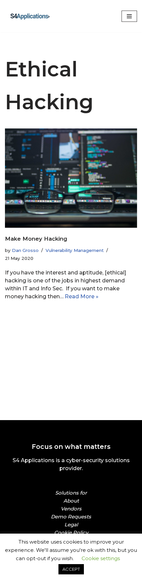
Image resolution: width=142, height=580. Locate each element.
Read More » (81, 296)
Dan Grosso (25, 250)
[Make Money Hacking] (71, 177)
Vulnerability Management (75, 250)
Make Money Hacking (36, 238)
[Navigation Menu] (129, 16)
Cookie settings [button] (101, 558)
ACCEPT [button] (71, 569)
